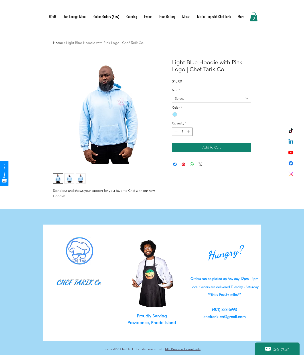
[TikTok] (291, 131)
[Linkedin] (291, 142)
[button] (254, 16)
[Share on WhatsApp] (192, 164)
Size (176, 90)
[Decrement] (175, 132)
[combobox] (211, 98)
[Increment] (189, 132)
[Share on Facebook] (175, 164)
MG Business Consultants (183, 349)
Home (58, 43)
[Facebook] (291, 163)
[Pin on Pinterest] (183, 164)
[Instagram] (291, 174)
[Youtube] (291, 152)
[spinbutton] (182, 132)
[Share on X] (200, 164)
